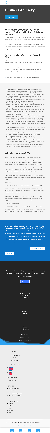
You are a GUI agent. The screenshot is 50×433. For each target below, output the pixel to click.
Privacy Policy (32, 422)
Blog (10, 412)
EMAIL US (9, 254)
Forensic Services (13, 390)
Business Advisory (34, 71)
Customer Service (15, 364)
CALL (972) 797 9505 (37, 248)
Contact (11, 410)
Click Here (25, 282)
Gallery (10, 405)
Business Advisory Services (15, 393)
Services (11, 403)
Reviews (29, 431)
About (10, 408)
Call (12, 431)
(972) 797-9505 (14, 351)
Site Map (38, 422)
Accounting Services (14, 388)
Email (20, 431)
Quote (38, 431)
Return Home (11, 17)
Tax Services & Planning (15, 395)
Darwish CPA (16, 422)
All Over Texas (12, 380)
